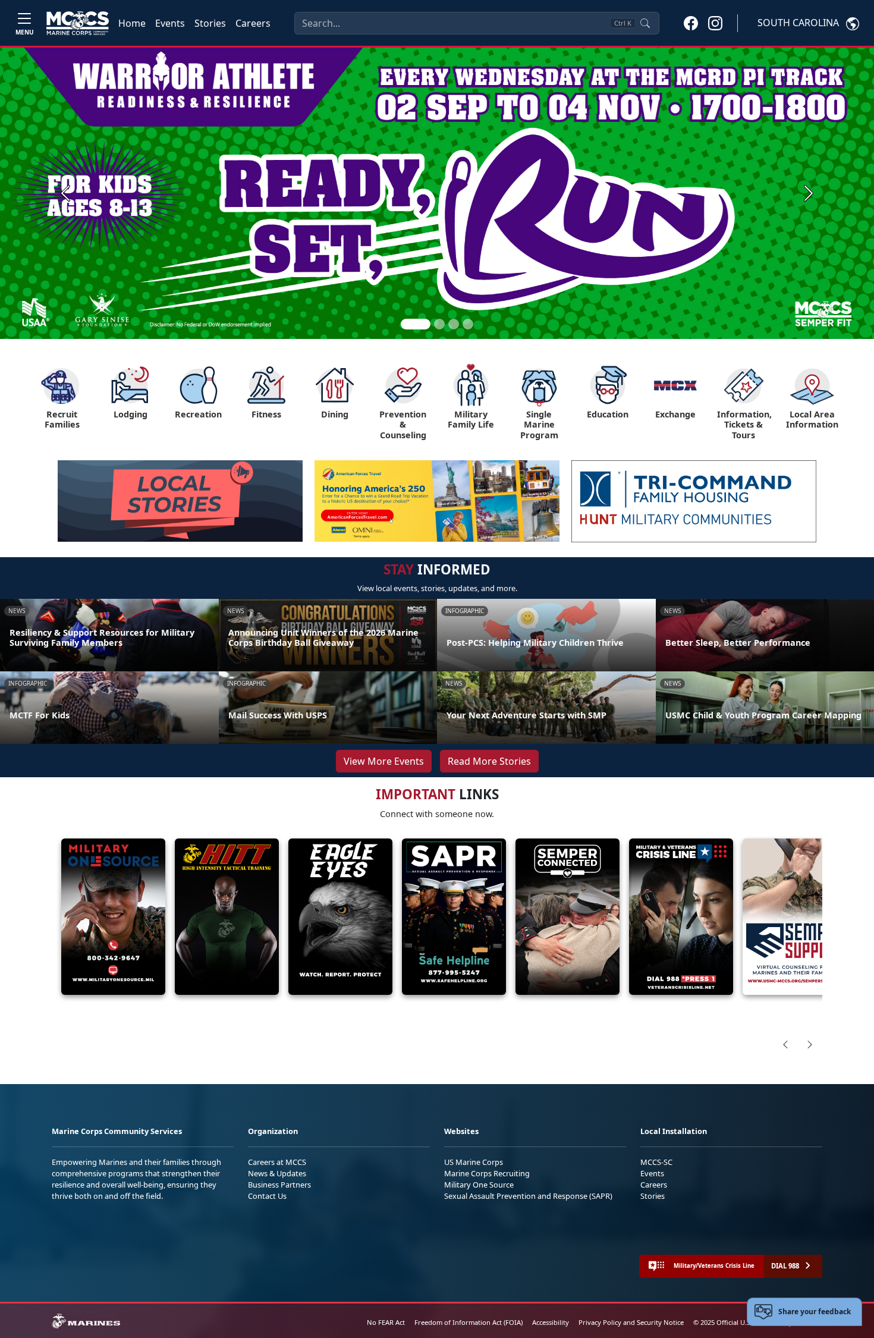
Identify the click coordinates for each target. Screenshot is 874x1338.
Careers (253, 23)
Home (132, 23)
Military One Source (479, 1184)
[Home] (77, 23)
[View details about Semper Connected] (567, 916)
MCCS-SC (656, 1162)
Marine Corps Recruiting (487, 1173)
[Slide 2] (439, 324)
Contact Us (267, 1196)
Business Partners (279, 1184)
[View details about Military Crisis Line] (681, 916)
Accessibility (550, 1322)
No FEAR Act (386, 1322)
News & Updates (277, 1173)
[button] (691, 22)
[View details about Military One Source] (113, 916)
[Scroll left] (785, 1044)
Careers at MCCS (277, 1162)
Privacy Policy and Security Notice (631, 1322)
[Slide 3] (453, 324)
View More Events (384, 761)
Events (170, 23)
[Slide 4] (468, 324)
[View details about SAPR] (454, 916)
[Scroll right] (809, 1044)
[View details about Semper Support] (795, 916)
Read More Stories (489, 761)
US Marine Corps (473, 1162)
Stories (210, 23)
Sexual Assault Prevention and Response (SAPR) (528, 1196)
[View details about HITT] (227, 916)
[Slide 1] (415, 324)
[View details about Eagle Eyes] (340, 916)
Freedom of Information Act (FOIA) (468, 1322)
